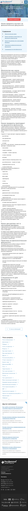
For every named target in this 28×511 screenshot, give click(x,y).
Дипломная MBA (6, 364)
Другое (4, 355)
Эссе (3, 366)
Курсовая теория (6, 351)
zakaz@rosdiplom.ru (5, 487)
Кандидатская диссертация (9, 382)
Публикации (16, 13)
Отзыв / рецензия (7, 360)
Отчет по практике (7, 346)
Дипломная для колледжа (9, 384)
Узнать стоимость (14, 19)
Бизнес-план (5, 362)
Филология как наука (10, 34)
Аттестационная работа (8, 386)
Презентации (5, 395)
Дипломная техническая (8, 373)
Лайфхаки (4, 398)
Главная (10, 13)
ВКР (3, 389)
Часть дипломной (7, 377)
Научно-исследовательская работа (11, 393)
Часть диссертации (7, 371)
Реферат (4, 344)
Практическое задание (8, 391)
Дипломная (5, 342)
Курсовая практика (7, 353)
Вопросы (4, 348)
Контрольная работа (7, 357)
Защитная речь (6, 368)
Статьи (4, 375)
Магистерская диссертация (9, 380)
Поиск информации (7, 339)
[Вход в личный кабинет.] (22, 2)
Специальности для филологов (13, 49)
